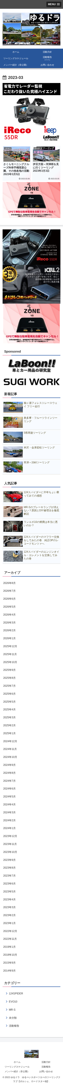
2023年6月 (9, 883)
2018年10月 (10, 954)
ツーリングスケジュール (17, 1066)
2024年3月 (9, 812)
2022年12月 (10, 931)
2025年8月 (9, 678)
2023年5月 (9, 891)
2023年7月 (9, 875)
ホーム (17, 1062)
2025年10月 (10, 662)
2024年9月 (9, 765)
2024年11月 (10, 749)
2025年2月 (9, 725)
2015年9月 (9, 962)
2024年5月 (9, 796)
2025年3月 (9, 717)
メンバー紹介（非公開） (17, 1071)
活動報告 (14, 1025)
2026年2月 (9, 630)
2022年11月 (10, 939)
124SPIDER (16, 993)
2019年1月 (9, 946)
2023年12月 (10, 836)
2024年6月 (9, 788)
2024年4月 (9, 804)
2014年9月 (9, 970)
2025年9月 (9, 670)
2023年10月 (10, 852)
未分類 (13, 1017)
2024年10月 (10, 757)
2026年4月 (9, 614)
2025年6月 (9, 693)
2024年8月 (9, 772)
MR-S (12, 1009)
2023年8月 (9, 867)
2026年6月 (9, 598)
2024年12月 (10, 741)
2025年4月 (9, 709)
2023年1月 (9, 923)
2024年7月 (9, 780)
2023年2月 (9, 915)
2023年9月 (9, 860)
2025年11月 (10, 654)
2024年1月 (9, 828)
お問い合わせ (46, 1071)
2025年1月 (9, 733)
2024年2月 (9, 820)
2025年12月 (10, 646)
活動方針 (46, 1062)
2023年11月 (10, 844)
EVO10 (13, 1001)
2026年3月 (9, 622)
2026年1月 (9, 638)
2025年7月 (9, 685)
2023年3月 (9, 907)
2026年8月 (9, 583)
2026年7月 (9, 590)
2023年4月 (9, 899)
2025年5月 (9, 701)
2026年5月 (9, 606)
